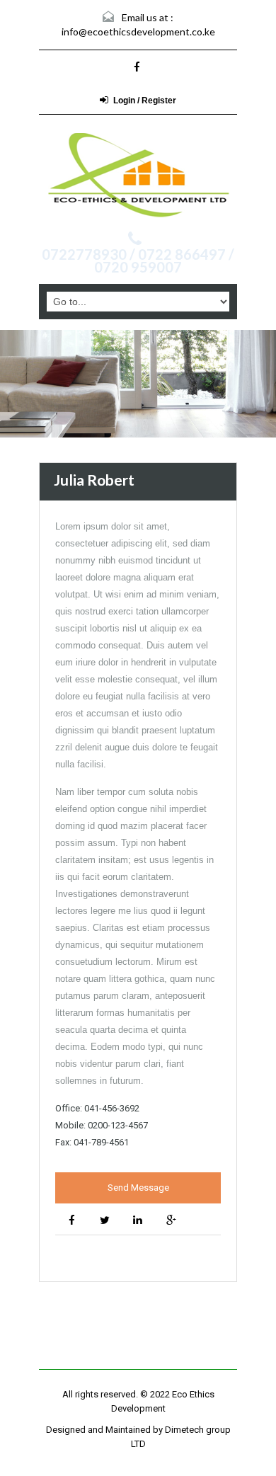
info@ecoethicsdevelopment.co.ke (138, 31)
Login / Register (144, 100)
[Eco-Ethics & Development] (138, 174)
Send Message (138, 1187)
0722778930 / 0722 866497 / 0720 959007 (138, 260)
